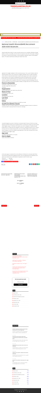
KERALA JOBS (16, 298)
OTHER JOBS (16, 304)
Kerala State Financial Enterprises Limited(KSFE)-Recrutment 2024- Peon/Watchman (19, 267)
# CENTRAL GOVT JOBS (8, 161)
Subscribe (20, 284)
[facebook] (17, 1)
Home (3, 41)
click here (11, 159)
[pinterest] (21, 1)
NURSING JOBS (15, 41)
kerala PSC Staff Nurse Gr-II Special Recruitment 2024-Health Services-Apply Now (32, 175)
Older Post (36, 205)
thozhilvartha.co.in (20, 6)
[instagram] (23, 1)
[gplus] (21, 391)
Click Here (10, 158)
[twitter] (19, 1)
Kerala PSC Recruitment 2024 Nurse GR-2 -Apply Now (6, 174)
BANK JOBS (16, 370)
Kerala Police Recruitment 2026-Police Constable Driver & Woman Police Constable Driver (20, 272)
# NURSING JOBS (15, 161)
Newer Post (4, 205)
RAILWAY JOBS (16, 306)
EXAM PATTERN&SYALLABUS (19, 296)
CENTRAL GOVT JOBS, (11, 49)
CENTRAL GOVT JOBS (8, 41)
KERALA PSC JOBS (17, 300)
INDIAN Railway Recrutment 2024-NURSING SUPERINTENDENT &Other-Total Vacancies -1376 (20, 175)
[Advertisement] (20, 21)
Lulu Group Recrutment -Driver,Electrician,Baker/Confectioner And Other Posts (19, 257)
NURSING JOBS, (17, 49)
